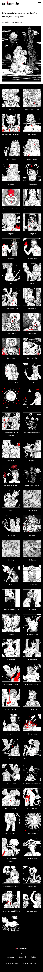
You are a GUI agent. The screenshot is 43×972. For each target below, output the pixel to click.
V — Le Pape (11, 734)
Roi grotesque (32, 184)
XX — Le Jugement (11, 809)
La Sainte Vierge (11, 333)
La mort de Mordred (32, 109)
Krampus (11, 510)
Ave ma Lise (32, 308)
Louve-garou (32, 234)
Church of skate (32, 259)
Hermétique (11, 535)
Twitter (33, 957)
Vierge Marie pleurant (11, 485)
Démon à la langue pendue (11, 134)
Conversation (11, 460)
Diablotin (11, 635)
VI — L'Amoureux (11, 833)
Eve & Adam (32, 610)
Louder (32, 283)
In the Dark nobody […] (11, 610)
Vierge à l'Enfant (32, 510)
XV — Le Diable (32, 383)
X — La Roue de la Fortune (32, 784)
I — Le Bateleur (32, 858)
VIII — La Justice (32, 809)
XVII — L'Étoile (32, 408)
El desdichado (31, 886)
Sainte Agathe (31, 333)
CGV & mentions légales (29, 963)
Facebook (22, 957)
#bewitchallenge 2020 (11, 383)
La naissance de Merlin (32, 684)
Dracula (11, 109)
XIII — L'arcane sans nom (32, 759)
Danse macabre (32, 911)
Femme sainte (32, 159)
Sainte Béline (11, 259)
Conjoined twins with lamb (11, 911)
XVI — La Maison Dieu (11, 684)
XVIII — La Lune (11, 408)
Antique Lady (11, 659)
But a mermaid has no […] (32, 485)
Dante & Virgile (32, 358)
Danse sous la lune (32, 635)
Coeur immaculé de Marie (11, 209)
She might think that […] (11, 886)
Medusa (32, 535)
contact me (23, 948)
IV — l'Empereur (32, 585)
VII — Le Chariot (32, 709)
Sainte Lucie (11, 358)
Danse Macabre (32, 659)
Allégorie (32, 460)
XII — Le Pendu (32, 734)
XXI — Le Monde (11, 784)
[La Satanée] (10, 3)
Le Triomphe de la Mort (32, 433)
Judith (11, 283)
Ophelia (11, 936)
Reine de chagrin (11, 159)
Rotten (11, 585)
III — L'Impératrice (11, 759)
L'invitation (32, 560)
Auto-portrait (11, 234)
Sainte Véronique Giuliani (32, 209)
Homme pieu (32, 134)
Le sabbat (11, 184)
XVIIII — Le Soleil (32, 833)
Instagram (10, 957)
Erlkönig (11, 560)
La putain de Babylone (11, 308)
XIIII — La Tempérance (11, 709)
